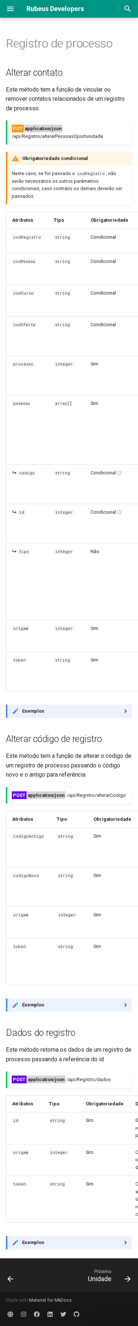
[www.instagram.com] (23, 1314)
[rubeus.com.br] (10, 1314)
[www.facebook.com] (37, 1314)
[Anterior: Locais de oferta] (10, 1275)
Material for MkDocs (50, 1300)
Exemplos (33, 711)
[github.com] (76, 1314)
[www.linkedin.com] (50, 1314)
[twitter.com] (63, 1314)
